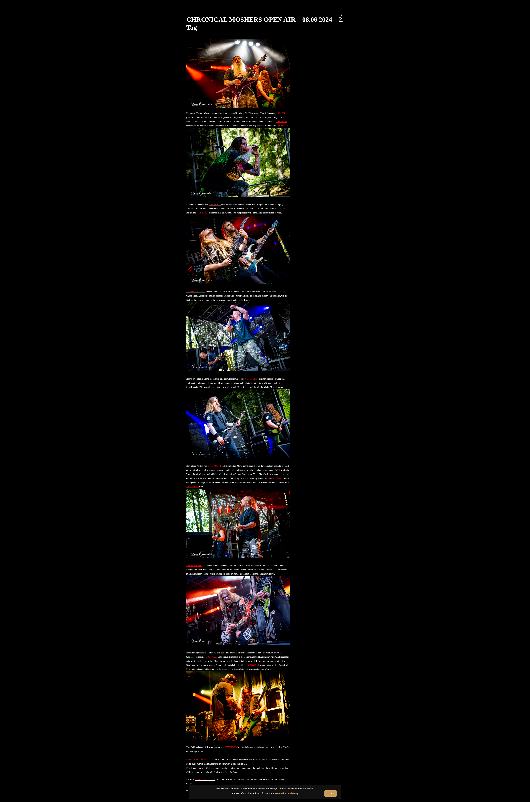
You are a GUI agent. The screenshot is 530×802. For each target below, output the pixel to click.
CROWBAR (211, 657)
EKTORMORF (214, 466)
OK (330, 793)
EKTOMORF (277, 478)
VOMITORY (251, 379)
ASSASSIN (281, 121)
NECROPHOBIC (194, 565)
